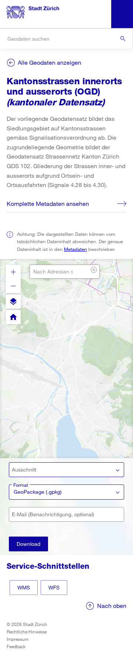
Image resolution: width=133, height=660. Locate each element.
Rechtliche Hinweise (27, 632)
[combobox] (66, 38)
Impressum (17, 639)
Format (20, 485)
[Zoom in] (13, 272)
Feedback (16, 646)
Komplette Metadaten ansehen (48, 203)
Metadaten (75, 249)
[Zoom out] (13, 286)
